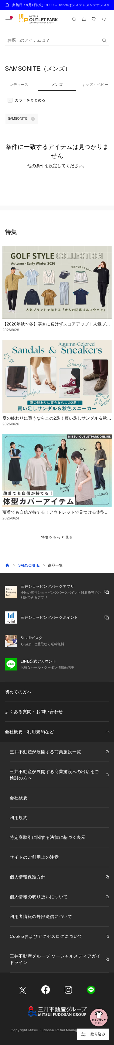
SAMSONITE (29, 565)
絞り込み (98, 1034)
